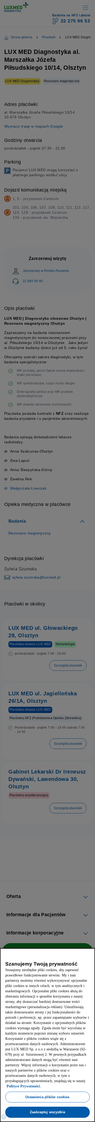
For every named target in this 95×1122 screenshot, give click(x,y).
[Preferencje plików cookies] (3, 1116)
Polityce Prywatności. (48, 1086)
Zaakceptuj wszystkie (47, 1112)
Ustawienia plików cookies (47, 1097)
